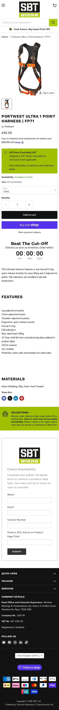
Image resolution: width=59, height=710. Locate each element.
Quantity (6, 198)
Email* (10, 507)
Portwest (9, 126)
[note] (29, 483)
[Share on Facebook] (4, 398)
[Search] (53, 22)
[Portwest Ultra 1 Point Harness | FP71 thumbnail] (7, 104)
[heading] (29, 469)
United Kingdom (28, 655)
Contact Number (16, 520)
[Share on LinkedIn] (15, 398)
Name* (11, 495)
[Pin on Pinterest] (21, 398)
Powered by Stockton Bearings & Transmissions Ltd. (29, 704)
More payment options (29, 232)
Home (5, 36)
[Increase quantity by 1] (29, 204)
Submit (16, 551)
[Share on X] (10, 398)
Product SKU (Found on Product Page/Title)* (25, 535)
